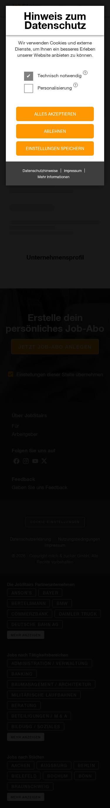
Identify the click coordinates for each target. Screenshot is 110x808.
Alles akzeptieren (55, 113)
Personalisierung (54, 87)
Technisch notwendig (59, 75)
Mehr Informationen (54, 177)
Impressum (73, 171)
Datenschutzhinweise (40, 171)
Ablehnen (55, 131)
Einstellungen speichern (55, 148)
